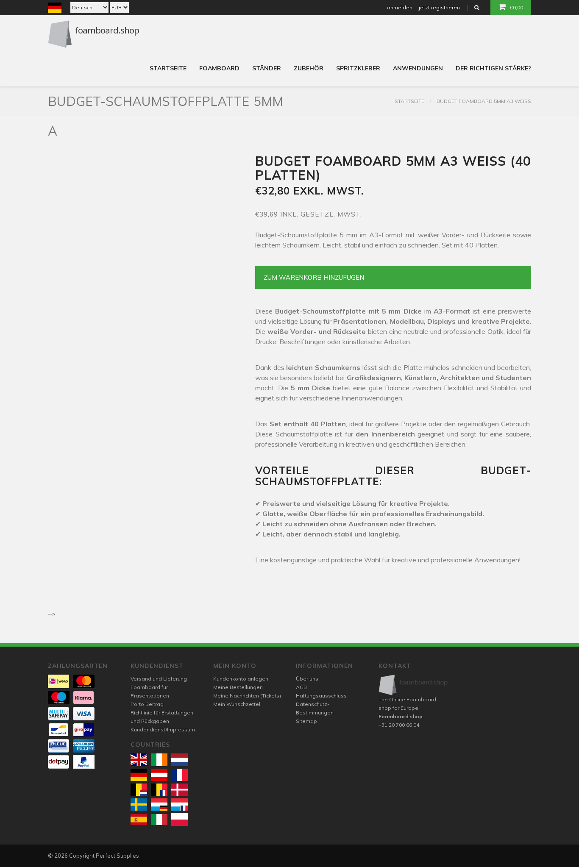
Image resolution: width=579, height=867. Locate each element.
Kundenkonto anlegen (240, 678)
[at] (159, 775)
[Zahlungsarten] (58, 681)
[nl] (179, 759)
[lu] (159, 804)
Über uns (307, 678)
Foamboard (219, 68)
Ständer (266, 68)
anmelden (399, 7)
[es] (139, 819)
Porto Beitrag (147, 704)
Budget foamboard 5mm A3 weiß (484, 101)
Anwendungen (418, 68)
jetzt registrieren (439, 7)
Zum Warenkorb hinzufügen (314, 277)
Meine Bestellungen (238, 687)
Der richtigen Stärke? (493, 68)
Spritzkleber (358, 68)
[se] (139, 804)
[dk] (179, 790)
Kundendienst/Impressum (163, 729)
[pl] (179, 819)
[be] (139, 790)
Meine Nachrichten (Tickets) (247, 695)
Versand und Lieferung (159, 678)
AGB (301, 687)
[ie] (159, 759)
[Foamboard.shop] (413, 685)
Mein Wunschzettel (236, 704)
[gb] (139, 759)
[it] (159, 819)
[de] (139, 775)
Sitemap (306, 721)
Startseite (168, 68)
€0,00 (516, 7)
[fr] (179, 775)
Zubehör (308, 68)
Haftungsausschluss (321, 695)
